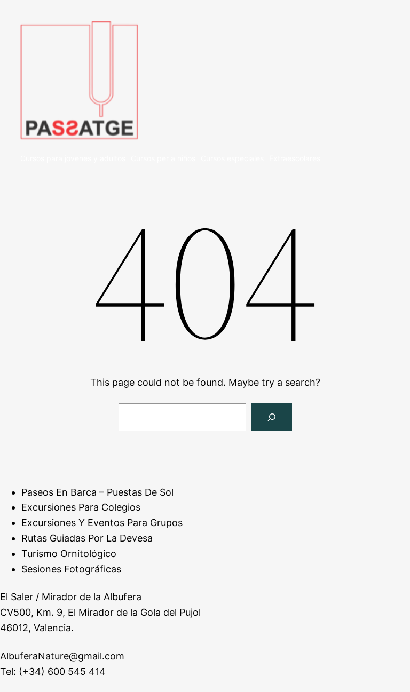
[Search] (271, 417)
